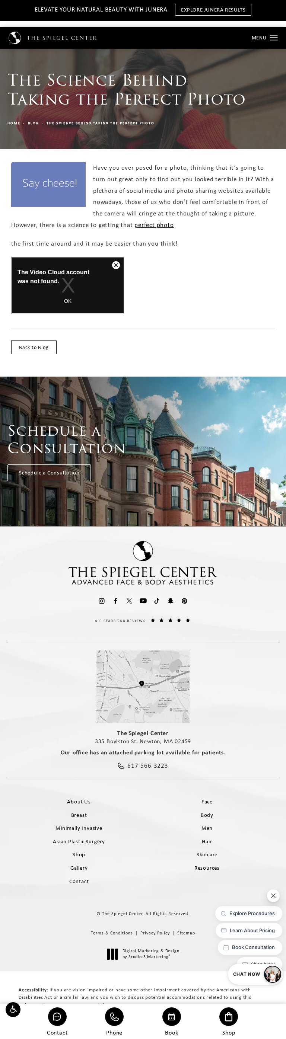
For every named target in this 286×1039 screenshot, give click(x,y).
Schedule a (66, 439)
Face (207, 801)
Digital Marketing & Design (150, 954)
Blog (33, 123)
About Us (78, 801)
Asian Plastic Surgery (79, 841)
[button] (13, 1009)
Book (171, 1032)
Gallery (79, 868)
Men (207, 828)
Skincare (207, 854)
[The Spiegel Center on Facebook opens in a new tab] (116, 601)
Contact (57, 1032)
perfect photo (154, 225)
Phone (114, 1032)
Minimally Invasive (78, 828)
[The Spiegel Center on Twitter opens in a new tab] (129, 601)
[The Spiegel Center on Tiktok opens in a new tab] (157, 601)
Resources (207, 868)
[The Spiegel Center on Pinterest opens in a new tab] (184, 601)
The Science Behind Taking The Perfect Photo (101, 123)
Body (207, 815)
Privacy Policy (155, 933)
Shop (228, 1032)
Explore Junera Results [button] (213, 9)
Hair (207, 841)
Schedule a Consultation (49, 472)
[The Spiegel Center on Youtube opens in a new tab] (143, 601)
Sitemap (186, 933)
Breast (79, 815)
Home (13, 123)
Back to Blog (34, 347)
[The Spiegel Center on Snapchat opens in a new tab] (171, 601)
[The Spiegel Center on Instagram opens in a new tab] (102, 601)
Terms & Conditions (112, 933)
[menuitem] (102, 601)
